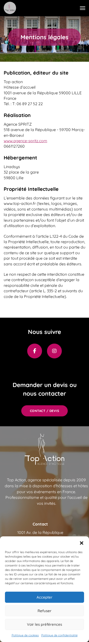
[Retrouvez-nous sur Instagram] (54, 351)
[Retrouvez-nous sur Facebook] (34, 351)
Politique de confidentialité (59, 635)
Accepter (44, 597)
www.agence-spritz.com (25, 140)
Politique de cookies (25, 635)
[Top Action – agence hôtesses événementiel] (10, 8)
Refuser (44, 610)
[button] (81, 542)
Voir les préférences (44, 624)
